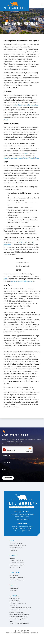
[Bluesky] (22, 630)
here (26, 153)
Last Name (6, 463)
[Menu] (42, 4)
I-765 (25, 242)
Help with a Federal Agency (18, 603)
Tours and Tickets (15, 610)
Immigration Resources (17, 577)
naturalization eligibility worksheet (26, 105)
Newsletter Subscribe (16, 560)
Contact (14, 555)
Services (14, 596)
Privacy (26, 633)
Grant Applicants (15, 598)
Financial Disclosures (16, 548)
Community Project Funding (18, 616)
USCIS (6, 120)
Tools (8, 633)
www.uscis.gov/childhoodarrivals (22, 281)
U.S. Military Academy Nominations (20, 607)
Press (13, 585)
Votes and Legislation (16, 543)
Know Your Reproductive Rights (19, 623)
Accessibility (17, 633)
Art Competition (15, 601)
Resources (15, 573)
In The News (13, 590)
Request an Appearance (17, 565)
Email (4, 470)
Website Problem (15, 567)
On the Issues (14, 575)
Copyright (34, 633)
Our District (13, 550)
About (13, 540)
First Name (6, 456)
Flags (11, 621)
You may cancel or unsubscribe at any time (13, 444)
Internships (13, 605)
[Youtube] (28, 631)
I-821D (21, 242)
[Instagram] (24, 631)
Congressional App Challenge (19, 619)
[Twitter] (18, 630)
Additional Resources (16, 612)
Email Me (12, 558)
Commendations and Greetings (19, 614)
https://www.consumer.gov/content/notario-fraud (21, 158)
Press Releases (14, 588)
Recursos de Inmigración (17, 580)
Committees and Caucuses (18, 545)
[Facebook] (15, 631)
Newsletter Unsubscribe (17, 563)
